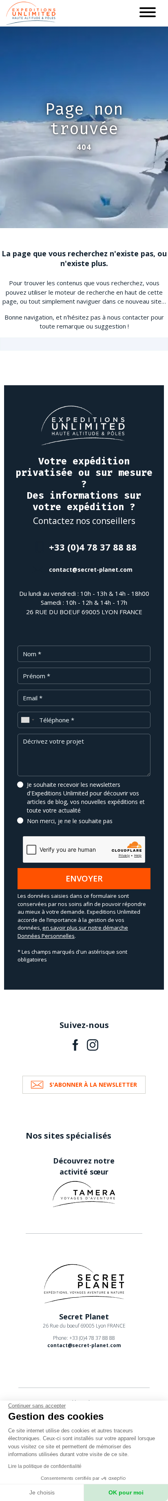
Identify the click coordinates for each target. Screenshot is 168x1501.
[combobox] (27, 720)
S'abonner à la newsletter (93, 1084)
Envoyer (84, 878)
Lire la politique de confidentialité (45, 1466)
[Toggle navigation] (147, 13)
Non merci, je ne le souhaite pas (70, 821)
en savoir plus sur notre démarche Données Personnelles (73, 931)
